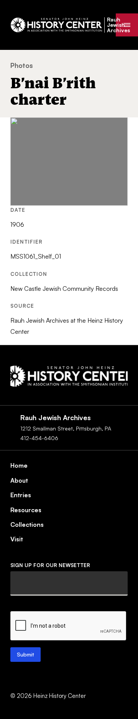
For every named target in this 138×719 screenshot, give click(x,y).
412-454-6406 (39, 438)
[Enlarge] (118, 127)
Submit (25, 654)
